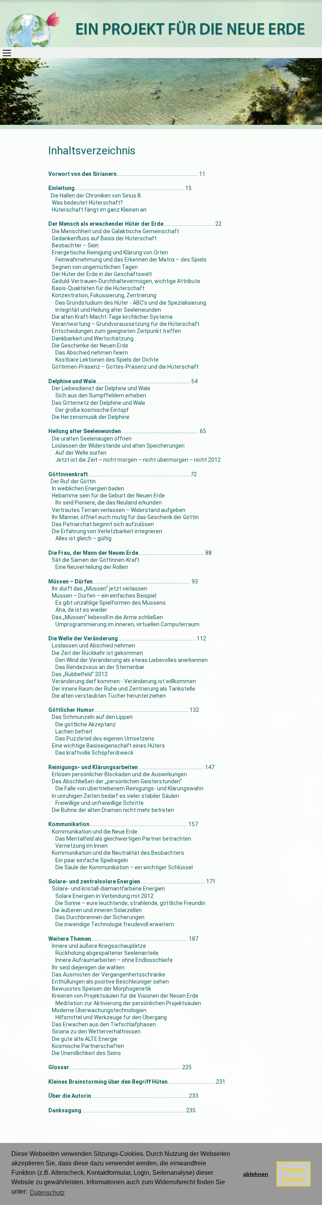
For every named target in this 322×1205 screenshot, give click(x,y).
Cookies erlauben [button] (294, 1174)
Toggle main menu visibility (5, 52)
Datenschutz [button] (47, 1192)
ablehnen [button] (255, 1174)
